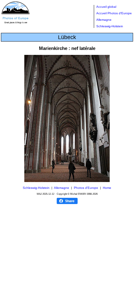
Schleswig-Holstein (109, 26)
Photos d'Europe (86, 187)
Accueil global (106, 6)
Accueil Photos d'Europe (114, 13)
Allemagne (104, 19)
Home (107, 187)
